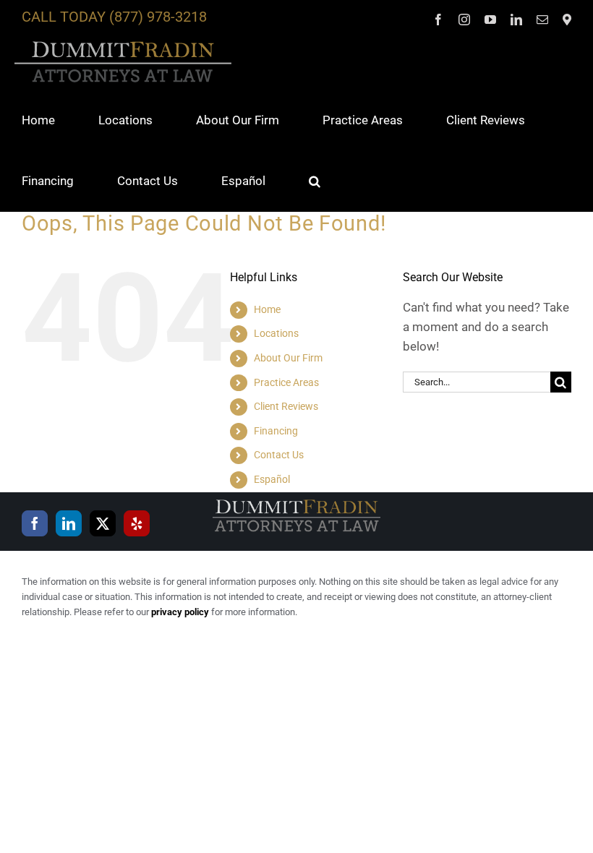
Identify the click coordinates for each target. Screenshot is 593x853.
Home (267, 309)
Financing (276, 431)
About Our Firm (288, 358)
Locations (276, 333)
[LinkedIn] (69, 523)
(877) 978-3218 (158, 16)
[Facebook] (35, 523)
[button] (314, 180)
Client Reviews (286, 406)
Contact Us (279, 454)
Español (272, 479)
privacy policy (180, 611)
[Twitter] (103, 523)
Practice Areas (286, 382)
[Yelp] (137, 523)
